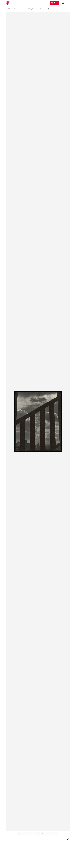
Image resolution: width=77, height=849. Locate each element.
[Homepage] (8, 3)
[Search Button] (63, 3)
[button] (68, 839)
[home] (6, 9)
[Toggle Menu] (68, 3)
